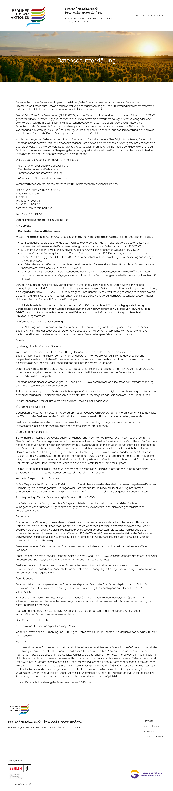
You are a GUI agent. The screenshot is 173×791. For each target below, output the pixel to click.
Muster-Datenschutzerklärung (34, 682)
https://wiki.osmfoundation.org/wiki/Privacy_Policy (45, 626)
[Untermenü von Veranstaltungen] (164, 15)
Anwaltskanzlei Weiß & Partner (74, 682)
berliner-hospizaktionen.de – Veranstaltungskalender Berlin (84, 10)
